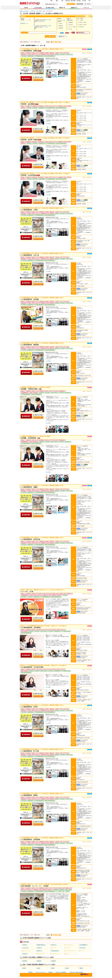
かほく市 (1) (25, 947)
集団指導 (71, 22)
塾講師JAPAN (26, 8)
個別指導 (71, 20)
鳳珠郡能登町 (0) (55, 953)
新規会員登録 (79, 4)
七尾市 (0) (68, 947)
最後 (60, 41)
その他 (70, 29)
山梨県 (67, 968)
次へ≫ (56, 41)
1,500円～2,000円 (82, 24)
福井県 (52, 968)
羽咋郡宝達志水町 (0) (70, 950)
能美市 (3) (39, 950)
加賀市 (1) (25, 944)
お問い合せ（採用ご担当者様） (77, 972)
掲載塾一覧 (62, 8)
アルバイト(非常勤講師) (61, 21)
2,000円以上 (81, 26)
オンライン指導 (72, 26)
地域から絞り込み (40, 19)
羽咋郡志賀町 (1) (55, 950)
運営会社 (51, 972)
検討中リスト (71, 4)
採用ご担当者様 (48, 4)
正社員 (60, 23)
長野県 (81, 968)
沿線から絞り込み (40, 25)
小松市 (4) (39, 947)
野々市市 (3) (82, 947)
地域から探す (38, 8)
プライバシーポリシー (40, 972)
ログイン (88, 4)
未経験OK (53, 960)
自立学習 (71, 24)
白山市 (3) (25, 953)
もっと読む (48, 67)
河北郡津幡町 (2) (83, 944)
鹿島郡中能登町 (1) (41, 944)
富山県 (38, 968)
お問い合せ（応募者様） (61, 972)
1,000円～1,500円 (82, 22)
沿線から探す (50, 8)
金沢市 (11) (53, 944)
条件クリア (61, 36)
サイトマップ (55, 4)
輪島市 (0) (68, 953)
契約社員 (61, 25)
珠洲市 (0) (53, 947)
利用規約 (30, 972)
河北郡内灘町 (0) (69, 944)
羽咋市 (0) (82, 950)
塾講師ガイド (74, 8)
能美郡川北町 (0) (26, 950)
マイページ (86, 8)
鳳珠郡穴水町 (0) (41, 953)
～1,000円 (81, 20)
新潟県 (24, 968)
